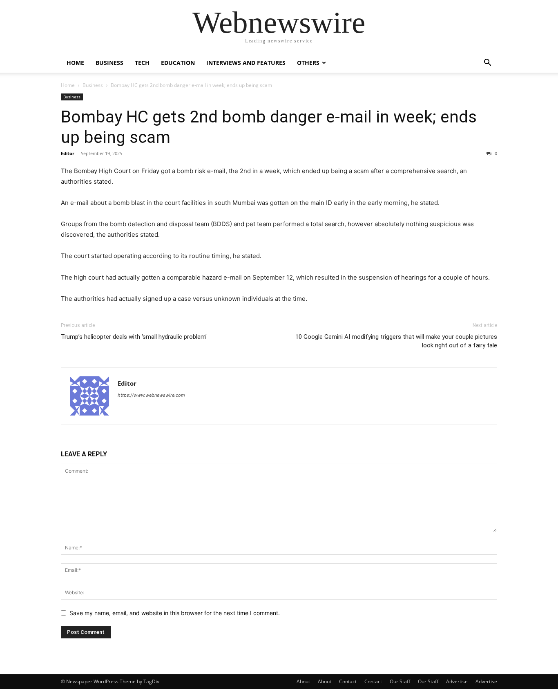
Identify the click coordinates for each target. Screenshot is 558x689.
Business (109, 63)
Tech (142, 63)
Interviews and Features (246, 63)
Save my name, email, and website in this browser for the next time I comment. (174, 612)
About (303, 681)
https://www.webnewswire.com (151, 395)
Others (308, 63)
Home (75, 63)
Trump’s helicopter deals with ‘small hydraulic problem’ (134, 336)
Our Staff (400, 681)
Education (178, 63)
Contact (348, 681)
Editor (67, 153)
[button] (487, 63)
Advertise (457, 681)
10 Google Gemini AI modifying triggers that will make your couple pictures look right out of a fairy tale (396, 341)
